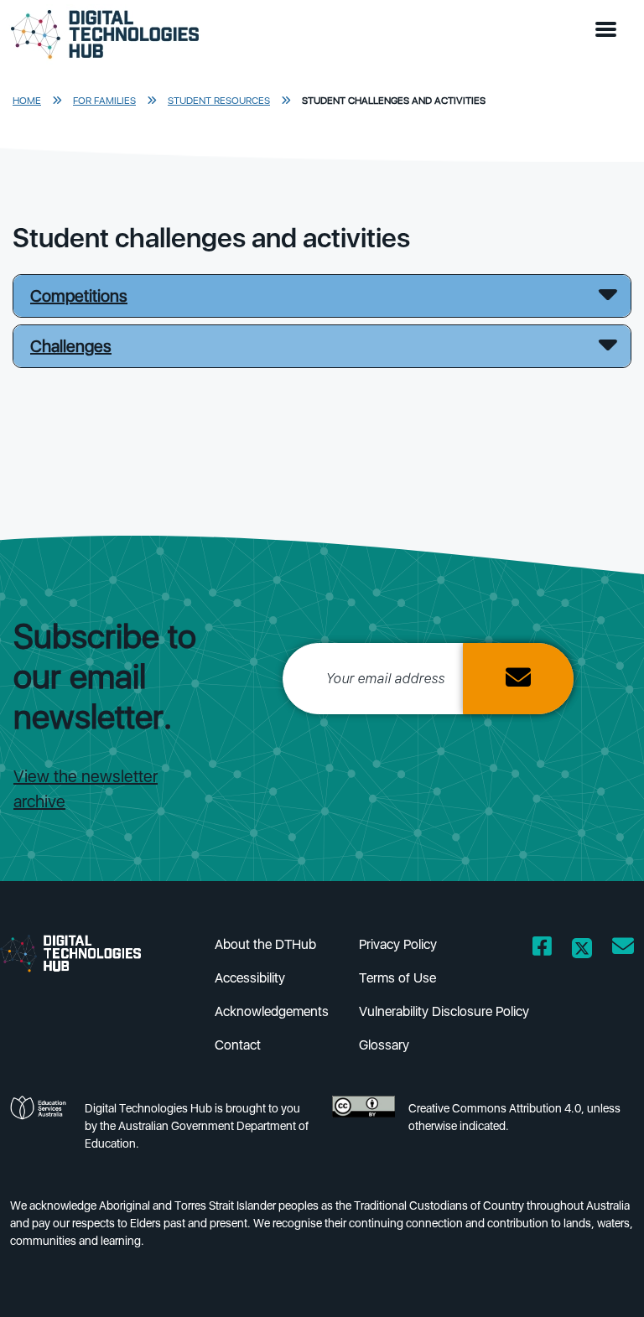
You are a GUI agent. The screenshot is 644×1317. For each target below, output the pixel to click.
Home (27, 100)
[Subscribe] (518, 678)
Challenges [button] (71, 346)
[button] (610, 30)
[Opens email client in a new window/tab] (623, 949)
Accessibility (250, 978)
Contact (238, 1045)
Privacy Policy (398, 944)
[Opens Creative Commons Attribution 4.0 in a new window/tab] (363, 1131)
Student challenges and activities (394, 100)
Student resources (219, 100)
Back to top (597, 1280)
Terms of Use (397, 978)
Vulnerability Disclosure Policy (444, 1011)
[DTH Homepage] (84, 953)
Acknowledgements (272, 1011)
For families (104, 100)
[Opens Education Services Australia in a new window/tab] (40, 1131)
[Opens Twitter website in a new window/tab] (582, 949)
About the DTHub (265, 944)
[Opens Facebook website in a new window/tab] (542, 949)
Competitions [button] (78, 296)
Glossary (384, 1045)
